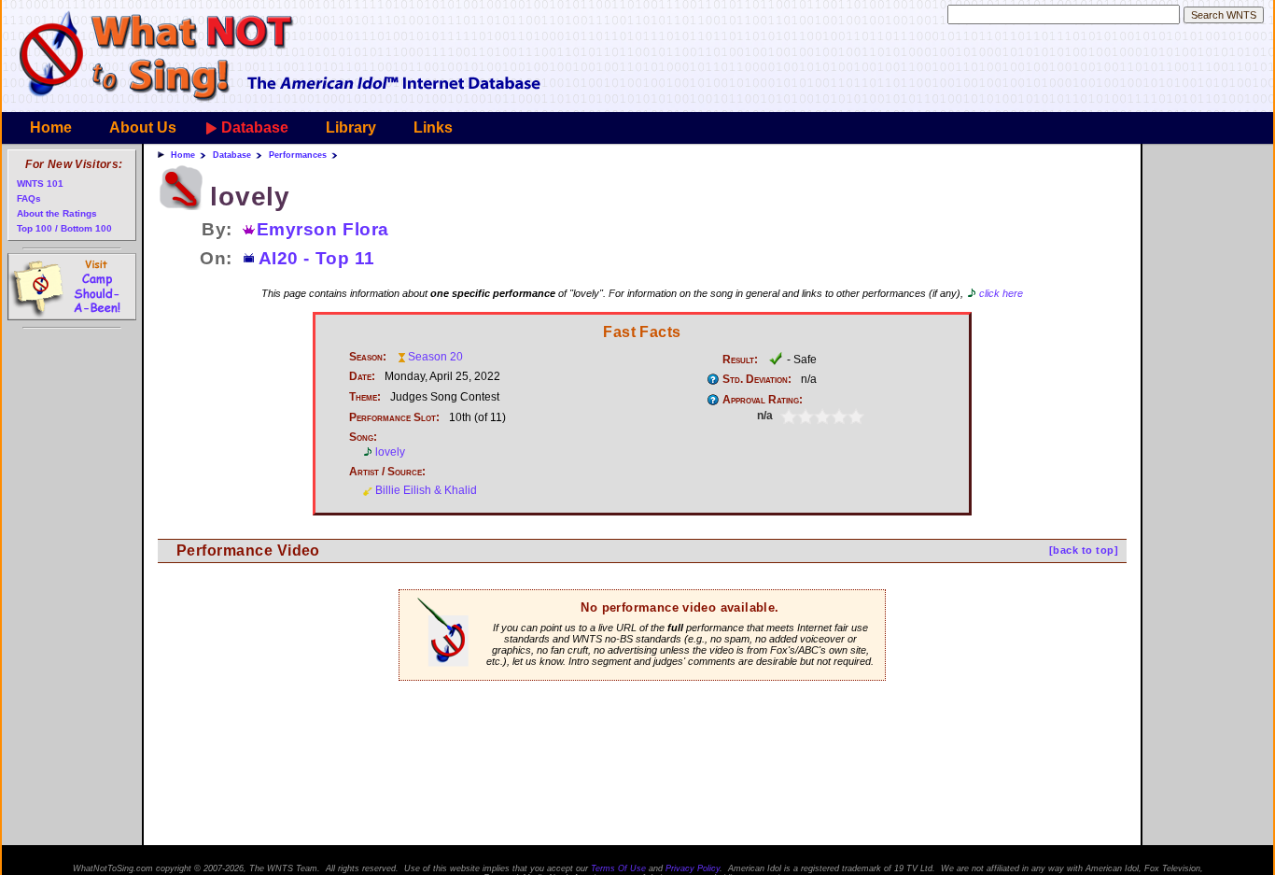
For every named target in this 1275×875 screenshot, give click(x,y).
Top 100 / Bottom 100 (64, 228)
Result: (740, 359)
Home (51, 127)
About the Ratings (57, 213)
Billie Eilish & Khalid (426, 490)
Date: (362, 376)
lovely (390, 452)
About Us (142, 127)
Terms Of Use (618, 868)
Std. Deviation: (757, 379)
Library (351, 127)
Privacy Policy (693, 868)
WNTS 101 (40, 183)
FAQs (29, 198)
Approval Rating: (762, 399)
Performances (298, 155)
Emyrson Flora (323, 229)
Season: (367, 356)
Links (433, 127)
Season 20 (435, 356)
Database (254, 127)
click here (1001, 293)
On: (216, 258)
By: (217, 229)
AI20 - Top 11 (317, 258)
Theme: (365, 396)
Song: (363, 437)
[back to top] (1083, 550)
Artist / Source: (387, 471)
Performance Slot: (394, 417)
